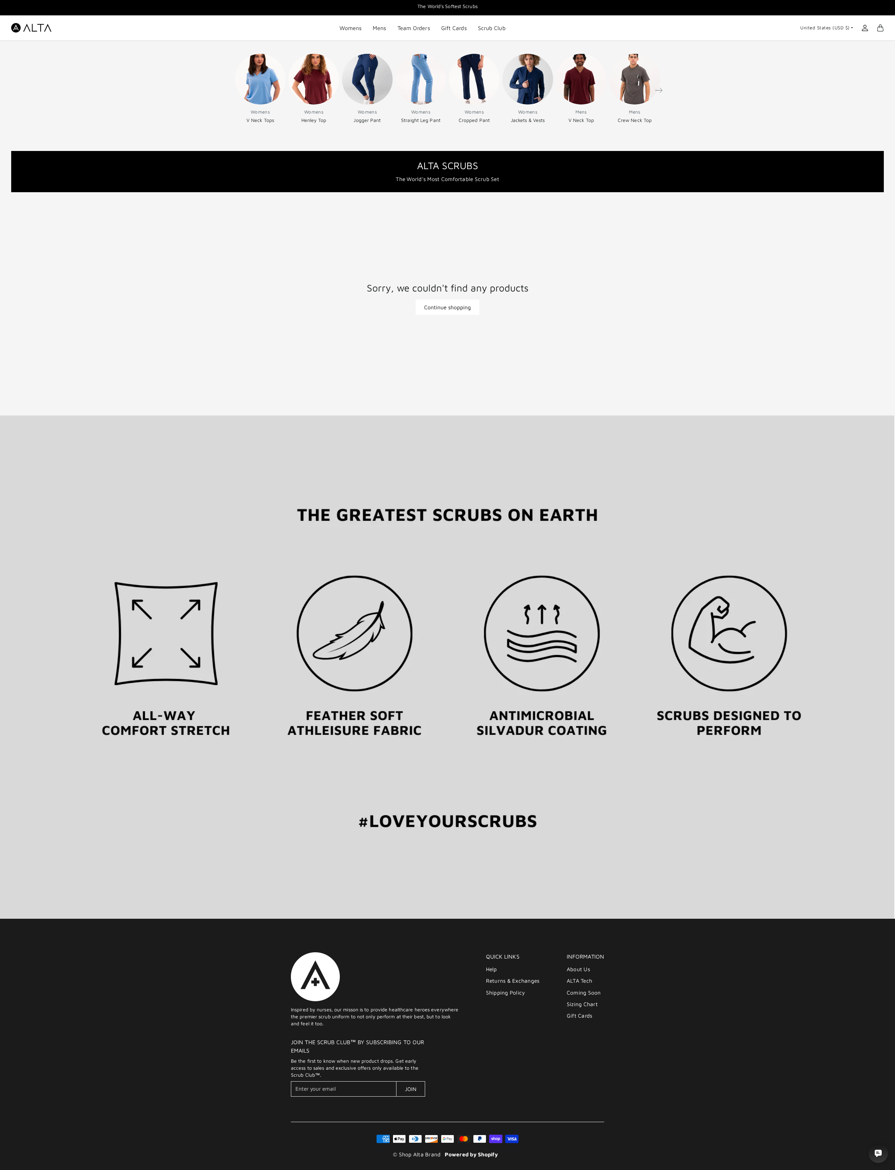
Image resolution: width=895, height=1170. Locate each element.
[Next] (658, 90)
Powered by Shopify (471, 1154)
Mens (379, 28)
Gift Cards (454, 28)
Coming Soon (584, 992)
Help (491, 969)
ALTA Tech (579, 980)
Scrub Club (492, 28)
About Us (578, 969)
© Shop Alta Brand (417, 1154)
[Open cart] (880, 28)
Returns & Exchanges (513, 980)
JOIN (410, 1089)
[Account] (865, 28)
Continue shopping (447, 307)
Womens (350, 28)
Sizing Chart (582, 1004)
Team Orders (414, 28)
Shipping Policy (505, 992)
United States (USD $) (825, 27)
